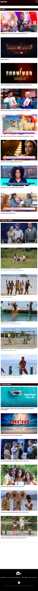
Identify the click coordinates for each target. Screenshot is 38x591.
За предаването (3, 577)
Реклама (29, 577)
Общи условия (24, 577)
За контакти (34, 577)
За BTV (8, 577)
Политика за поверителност (16, 577)
